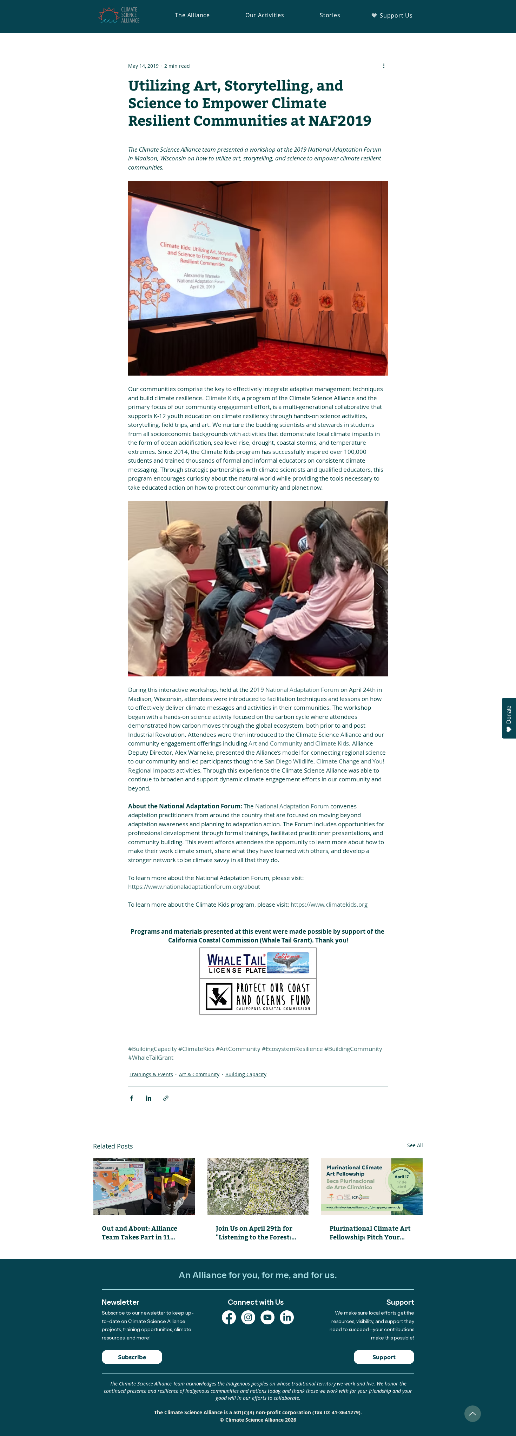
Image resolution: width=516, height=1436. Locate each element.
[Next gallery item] (380, 588)
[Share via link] (166, 1098)
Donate (509, 715)
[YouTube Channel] (267, 1317)
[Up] (472, 1413)
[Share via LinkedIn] (148, 1098)
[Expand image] (258, 588)
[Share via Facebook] (131, 1098)
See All (415, 1145)
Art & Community (199, 1074)
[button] (192, 15)
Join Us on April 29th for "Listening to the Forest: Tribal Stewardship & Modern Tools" (254, 1232)
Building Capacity (245, 1074)
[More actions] (383, 65)
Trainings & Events (151, 1074)
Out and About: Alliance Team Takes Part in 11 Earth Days (139, 1232)
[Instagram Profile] (248, 1317)
